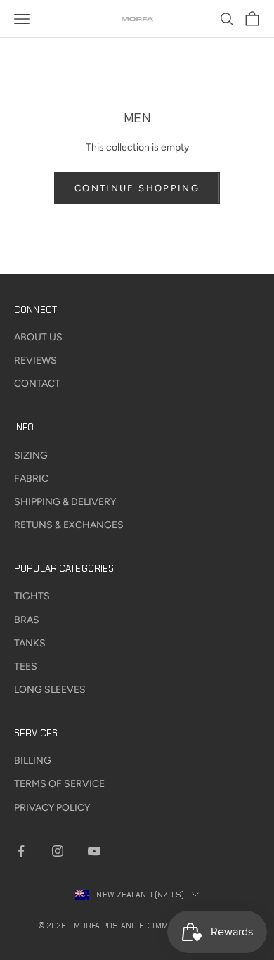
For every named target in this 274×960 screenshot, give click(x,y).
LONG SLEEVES (50, 690)
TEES (25, 666)
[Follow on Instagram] (58, 851)
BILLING (32, 761)
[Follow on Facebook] (21, 851)
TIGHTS (32, 596)
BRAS (26, 620)
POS (110, 925)
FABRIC (31, 479)
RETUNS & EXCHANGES (69, 525)
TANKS (30, 643)
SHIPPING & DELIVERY (65, 502)
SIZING (31, 455)
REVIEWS (35, 360)
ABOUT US (38, 337)
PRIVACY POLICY (52, 808)
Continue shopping (137, 188)
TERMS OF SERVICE (59, 784)
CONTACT (37, 384)
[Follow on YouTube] (94, 851)
